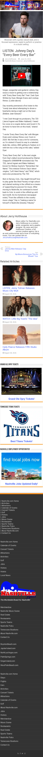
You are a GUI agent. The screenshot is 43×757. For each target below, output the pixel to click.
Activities (5, 503)
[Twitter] (22, 753)
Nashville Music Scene (10, 611)
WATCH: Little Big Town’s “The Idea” (20, 319)
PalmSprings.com (7, 657)
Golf (3, 512)
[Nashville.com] (21, 5)
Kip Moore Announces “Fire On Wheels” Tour (26, 254)
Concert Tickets (8, 510)
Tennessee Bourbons (10, 528)
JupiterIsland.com (7, 648)
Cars (2, 685)
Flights (3, 681)
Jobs (4, 517)
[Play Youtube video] (21, 75)
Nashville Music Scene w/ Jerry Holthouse (20, 61)
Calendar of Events (9, 508)
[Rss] (18, 753)
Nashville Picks (8, 526)
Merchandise (5, 607)
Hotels (3, 571)
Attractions (6, 505)
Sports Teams (7, 524)
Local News (5, 575)
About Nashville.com (10, 531)
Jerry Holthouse (10, 59)
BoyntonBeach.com (8, 644)
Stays (2, 678)
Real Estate (5, 615)
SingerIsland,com (7, 661)
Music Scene (7, 519)
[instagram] (25, 753)
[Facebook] (20, 753)
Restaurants (7, 521)
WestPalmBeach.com (9, 665)
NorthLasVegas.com (8, 652)
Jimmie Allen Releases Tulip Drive (15, 249)
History (5, 515)
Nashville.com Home (10, 501)
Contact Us (6, 533)
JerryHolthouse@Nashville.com (15, 237)
